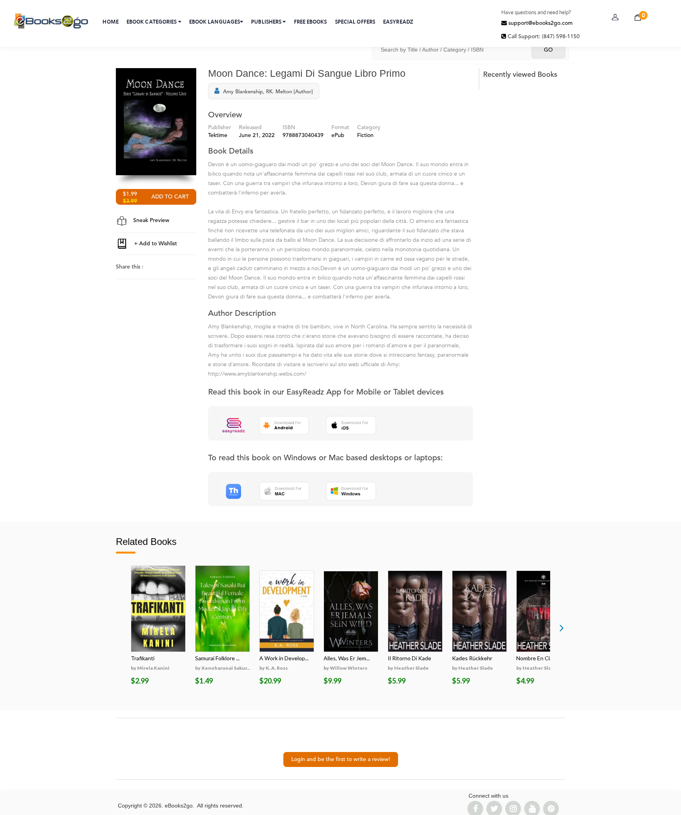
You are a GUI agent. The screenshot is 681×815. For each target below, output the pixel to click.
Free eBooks (310, 22)
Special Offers (355, 22)
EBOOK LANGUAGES (214, 22)
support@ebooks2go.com (540, 23)
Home (110, 22)
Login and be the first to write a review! (340, 759)
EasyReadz (398, 22)
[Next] (561, 627)
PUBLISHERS (267, 22)
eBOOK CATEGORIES (152, 22)
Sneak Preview (150, 220)
